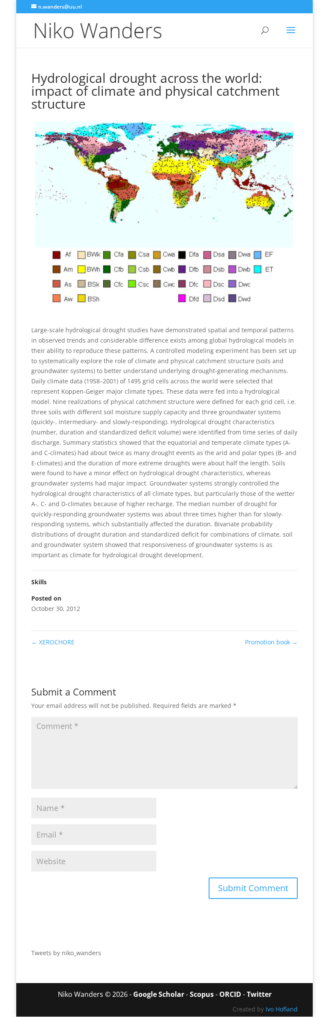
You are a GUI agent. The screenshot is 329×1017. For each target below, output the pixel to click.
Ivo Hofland (282, 1009)
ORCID (230, 994)
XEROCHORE (53, 642)
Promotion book (271, 642)
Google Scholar (158, 994)
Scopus (202, 994)
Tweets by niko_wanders (66, 953)
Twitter (259, 994)
